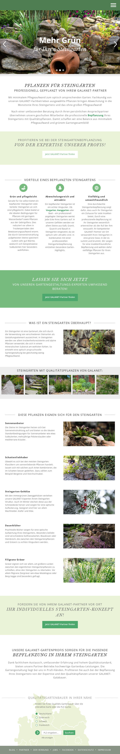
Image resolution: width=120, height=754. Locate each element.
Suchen (69, 732)
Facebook (68, 749)
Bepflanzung (95, 115)
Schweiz (43, 721)
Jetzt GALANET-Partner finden (60, 154)
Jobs (55, 749)
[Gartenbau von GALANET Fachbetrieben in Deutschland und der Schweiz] (7, 5)
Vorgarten (51, 210)
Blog (12, 749)
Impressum (104, 749)
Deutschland (45, 713)
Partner (24, 749)
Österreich (44, 717)
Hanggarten (63, 210)
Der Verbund (41, 749)
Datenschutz (86, 749)
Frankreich (44, 725)
